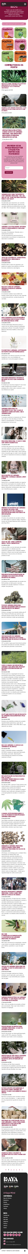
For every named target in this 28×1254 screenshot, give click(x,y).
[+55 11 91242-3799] (4, 1241)
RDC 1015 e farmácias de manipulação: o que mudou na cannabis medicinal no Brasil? (12, 936)
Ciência (5, 1225)
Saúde (5, 1227)
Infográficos (6, 1204)
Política (5, 1223)
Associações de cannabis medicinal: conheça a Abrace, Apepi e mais (14, 476)
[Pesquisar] (24, 23)
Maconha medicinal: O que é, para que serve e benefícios (14, 441)
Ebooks (5, 1202)
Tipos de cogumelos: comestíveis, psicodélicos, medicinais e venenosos (14, 259)
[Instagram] (5, 1235)
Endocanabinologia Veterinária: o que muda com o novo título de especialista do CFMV (13, 319)
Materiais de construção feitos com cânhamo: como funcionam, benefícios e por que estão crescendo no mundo (13, 1123)
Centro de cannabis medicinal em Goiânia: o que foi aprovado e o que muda (13, 968)
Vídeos (5, 1208)
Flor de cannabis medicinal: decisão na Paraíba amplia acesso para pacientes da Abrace (14, 606)
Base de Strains (7, 1198)
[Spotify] (13, 1235)
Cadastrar (9, 172)
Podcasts (6, 1206)
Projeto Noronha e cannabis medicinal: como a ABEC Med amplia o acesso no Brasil (12, 893)
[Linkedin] (16, 1235)
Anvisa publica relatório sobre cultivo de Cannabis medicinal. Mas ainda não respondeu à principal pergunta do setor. (12, 133)
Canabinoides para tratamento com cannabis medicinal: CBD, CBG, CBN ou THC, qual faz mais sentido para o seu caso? (14, 196)
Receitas (6, 1217)
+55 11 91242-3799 (10, 1242)
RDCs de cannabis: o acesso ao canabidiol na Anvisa (12, 745)
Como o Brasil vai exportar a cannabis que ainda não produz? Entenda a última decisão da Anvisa (13, 667)
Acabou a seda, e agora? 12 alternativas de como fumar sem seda (14, 1154)
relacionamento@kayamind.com (13, 1244)
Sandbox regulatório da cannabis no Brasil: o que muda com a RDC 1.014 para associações (14, 998)
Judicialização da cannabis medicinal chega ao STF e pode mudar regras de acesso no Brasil (14, 637)
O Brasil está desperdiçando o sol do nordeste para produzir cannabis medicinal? (13, 815)
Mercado (6, 1219)
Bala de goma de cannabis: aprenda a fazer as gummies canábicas (12, 288)
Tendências (6, 1215)
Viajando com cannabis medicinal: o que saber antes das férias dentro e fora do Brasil (14, 109)
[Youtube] (7, 1235)
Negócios (6, 1221)
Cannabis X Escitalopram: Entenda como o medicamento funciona (14, 227)
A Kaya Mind (9, 1192)
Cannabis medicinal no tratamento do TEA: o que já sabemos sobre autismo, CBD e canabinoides (13, 411)
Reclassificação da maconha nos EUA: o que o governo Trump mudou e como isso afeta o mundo (13, 778)
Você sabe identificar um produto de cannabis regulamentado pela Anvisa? (14, 715)
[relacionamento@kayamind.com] (4, 1244)
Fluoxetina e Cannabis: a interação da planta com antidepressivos (14, 351)
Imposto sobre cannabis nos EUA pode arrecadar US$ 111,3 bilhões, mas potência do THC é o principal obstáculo (14, 86)
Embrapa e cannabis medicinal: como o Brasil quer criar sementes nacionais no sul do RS (13, 847)
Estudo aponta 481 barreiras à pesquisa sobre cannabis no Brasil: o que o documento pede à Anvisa (14, 1090)
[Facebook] (19, 1235)
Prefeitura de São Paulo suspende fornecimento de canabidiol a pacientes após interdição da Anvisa (14, 1058)
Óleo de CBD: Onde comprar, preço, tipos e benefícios (12, 542)
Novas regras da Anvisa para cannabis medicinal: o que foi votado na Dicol (12, 1028)
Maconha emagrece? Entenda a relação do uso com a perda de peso (13, 379)
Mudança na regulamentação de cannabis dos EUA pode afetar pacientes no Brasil (13, 576)
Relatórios (6, 1200)
